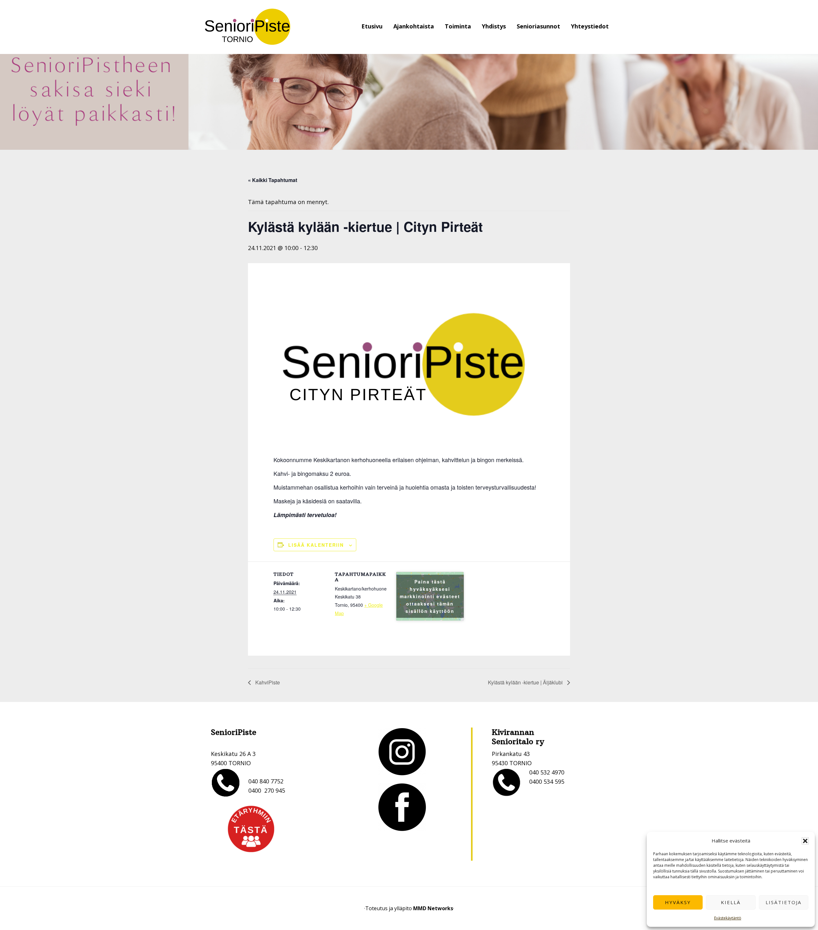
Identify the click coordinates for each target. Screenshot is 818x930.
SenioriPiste (247, 27)
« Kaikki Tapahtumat (272, 180)
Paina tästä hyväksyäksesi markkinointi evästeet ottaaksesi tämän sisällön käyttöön (430, 596)
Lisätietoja (783, 902)
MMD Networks (433, 908)
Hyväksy (678, 902)
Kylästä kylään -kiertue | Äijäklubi (526, 682)
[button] (805, 841)
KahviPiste (267, 682)
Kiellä (731, 902)
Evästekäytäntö (727, 918)
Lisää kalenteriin (316, 545)
